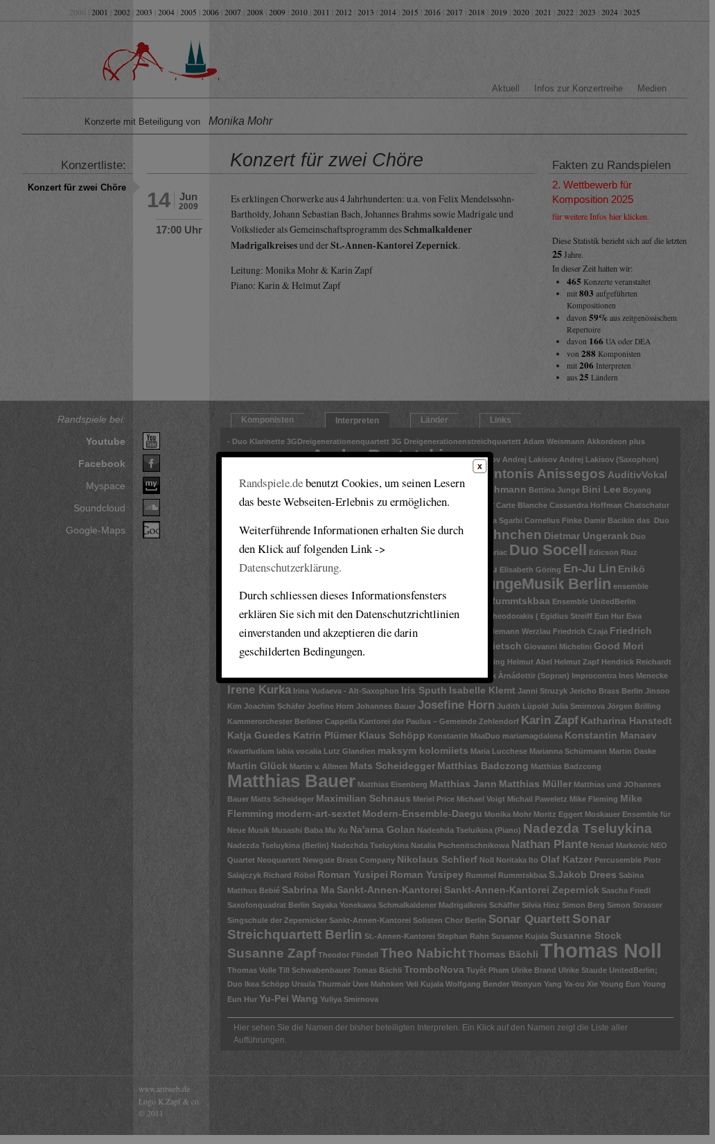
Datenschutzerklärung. (290, 567)
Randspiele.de (271, 483)
